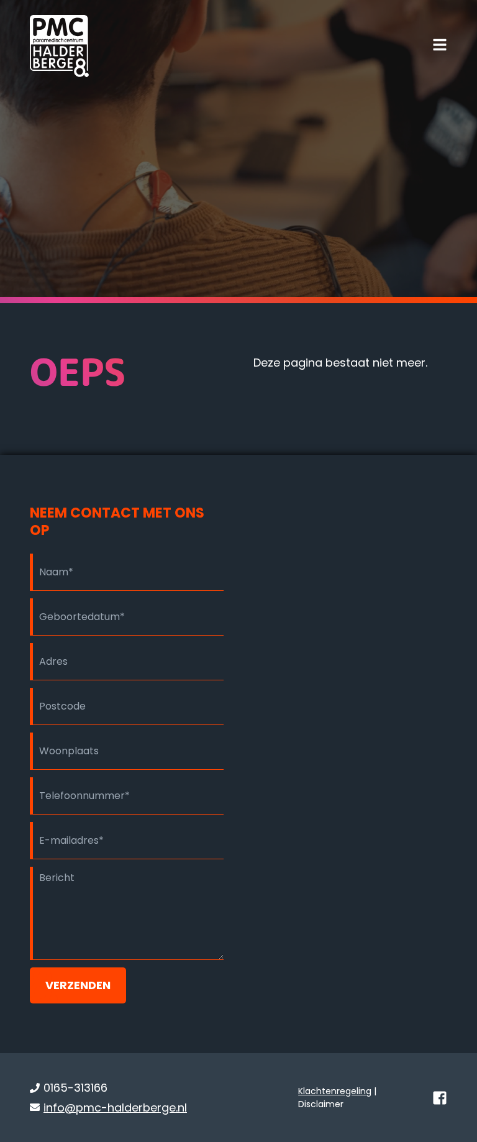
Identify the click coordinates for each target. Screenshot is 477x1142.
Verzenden (78, 985)
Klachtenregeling (334, 1091)
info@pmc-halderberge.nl (115, 1107)
